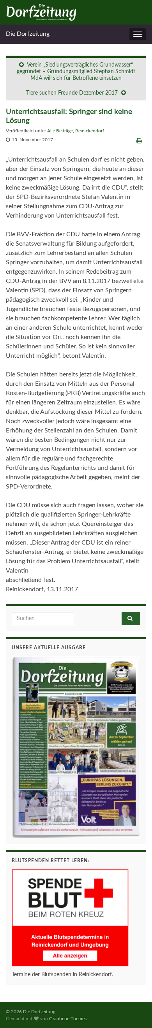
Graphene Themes (68, 1018)
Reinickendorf (89, 130)
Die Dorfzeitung (27, 34)
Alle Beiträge (60, 130)
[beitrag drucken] (139, 141)
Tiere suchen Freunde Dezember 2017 (72, 93)
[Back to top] (134, 1010)
